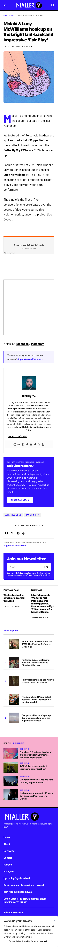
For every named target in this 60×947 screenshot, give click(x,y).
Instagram (37, 343)
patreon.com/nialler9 (17, 436)
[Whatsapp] (23, 444)
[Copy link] (24, 533)
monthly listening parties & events (32, 427)
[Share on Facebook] (6, 533)
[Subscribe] (47, 567)
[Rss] (43, 444)
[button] (4, 5)
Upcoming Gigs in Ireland (16, 878)
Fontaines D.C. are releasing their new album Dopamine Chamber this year (36, 662)
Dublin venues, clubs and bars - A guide (24, 885)
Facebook (22, 343)
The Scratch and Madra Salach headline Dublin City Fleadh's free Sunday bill (36, 699)
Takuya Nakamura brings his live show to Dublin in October (38, 681)
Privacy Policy (32, 575)
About (6, 844)
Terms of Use (45, 575)
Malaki (39, 15)
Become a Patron (20, 500)
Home (6, 837)
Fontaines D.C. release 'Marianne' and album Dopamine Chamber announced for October (36, 755)
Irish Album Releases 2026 (17, 891)
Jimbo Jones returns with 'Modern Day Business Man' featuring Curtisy (36, 796)
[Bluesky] (31, 444)
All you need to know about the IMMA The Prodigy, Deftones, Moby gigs (37, 644)
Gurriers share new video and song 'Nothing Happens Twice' (36, 781)
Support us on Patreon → (30, 359)
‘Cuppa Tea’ (36, 140)
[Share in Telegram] (18, 533)
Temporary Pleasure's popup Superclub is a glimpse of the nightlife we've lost (36, 718)
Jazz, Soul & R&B (13, 515)
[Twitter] (39, 444)
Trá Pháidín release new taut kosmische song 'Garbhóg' (33, 767)
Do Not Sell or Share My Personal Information (29, 941)
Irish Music (8, 15)
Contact (7, 857)
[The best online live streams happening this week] (16, 604)
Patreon (7, 864)
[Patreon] (27, 444)
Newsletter (9, 850)
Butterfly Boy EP (14, 150)
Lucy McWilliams (26, 15)
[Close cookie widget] (54, 920)
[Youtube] (18, 444)
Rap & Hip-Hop (32, 515)
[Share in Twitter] (12, 533)
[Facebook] (35, 444)
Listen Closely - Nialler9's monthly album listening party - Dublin (24, 900)
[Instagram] (14, 444)
